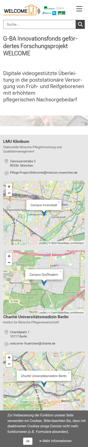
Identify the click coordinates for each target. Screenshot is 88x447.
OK (28, 441)
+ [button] (9, 186)
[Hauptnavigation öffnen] (79, 9)
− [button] (9, 193)
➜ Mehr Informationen (55, 441)
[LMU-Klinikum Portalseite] (18, 9)
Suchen (80, 24)
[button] (44, 173)
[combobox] (44, 24)
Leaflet (43, 243)
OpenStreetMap (60, 243)
